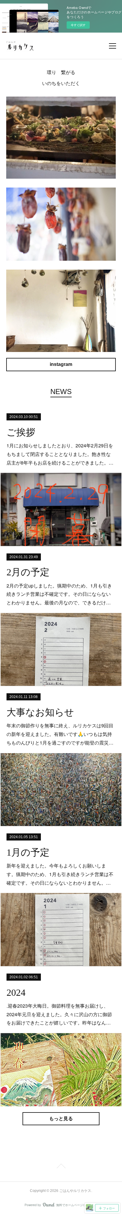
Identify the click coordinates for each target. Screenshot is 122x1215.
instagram (61, 364)
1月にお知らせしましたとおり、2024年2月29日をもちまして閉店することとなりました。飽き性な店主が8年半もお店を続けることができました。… (60, 454)
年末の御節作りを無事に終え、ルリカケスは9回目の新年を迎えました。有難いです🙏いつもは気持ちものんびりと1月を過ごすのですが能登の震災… (60, 734)
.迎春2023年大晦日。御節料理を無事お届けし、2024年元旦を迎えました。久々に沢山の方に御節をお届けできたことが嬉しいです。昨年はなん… (59, 1014)
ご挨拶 (21, 432)
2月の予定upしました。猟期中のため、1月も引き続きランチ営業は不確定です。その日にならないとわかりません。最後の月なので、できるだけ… (59, 594)
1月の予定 (28, 852)
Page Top (61, 1167)
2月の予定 (28, 572)
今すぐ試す (78, 25)
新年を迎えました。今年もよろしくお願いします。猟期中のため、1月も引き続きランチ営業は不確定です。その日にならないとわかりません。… (60, 874)
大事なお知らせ (40, 712)
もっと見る (61, 1118)
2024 (16, 992)
